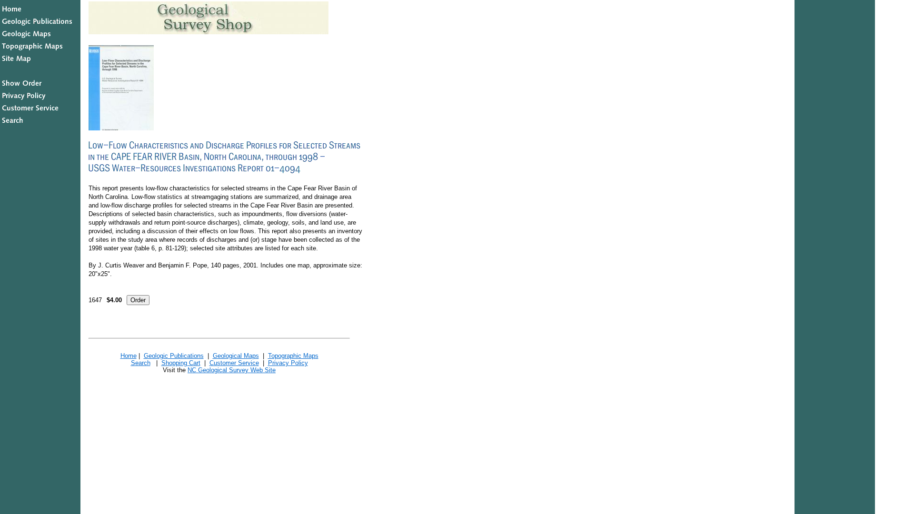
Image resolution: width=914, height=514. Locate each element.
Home (128, 355)
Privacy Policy (288, 362)
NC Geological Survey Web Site (232, 370)
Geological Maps (236, 355)
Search (140, 362)
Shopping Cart (180, 362)
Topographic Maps (293, 355)
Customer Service (234, 362)
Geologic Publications (174, 355)
